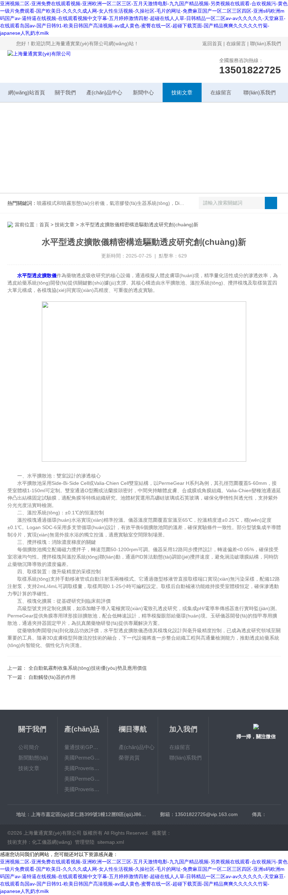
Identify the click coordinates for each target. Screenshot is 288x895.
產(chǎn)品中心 (104, 92)
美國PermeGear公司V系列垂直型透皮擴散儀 (82, 758)
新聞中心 (143, 92)
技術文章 (181, 92)
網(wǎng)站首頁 (26, 92)
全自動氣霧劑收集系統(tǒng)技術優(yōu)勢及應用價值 (87, 668)
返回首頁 (212, 43)
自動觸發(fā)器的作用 (52, 677)
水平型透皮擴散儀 (37, 275)
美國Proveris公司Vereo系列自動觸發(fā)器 (82, 789)
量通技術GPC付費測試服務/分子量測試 (82, 747)
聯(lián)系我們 (265, 43)
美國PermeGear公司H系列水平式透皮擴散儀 (82, 779)
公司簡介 (28, 747)
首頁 (44, 224)
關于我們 (65, 92)
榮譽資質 (129, 758)
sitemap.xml (110, 842)
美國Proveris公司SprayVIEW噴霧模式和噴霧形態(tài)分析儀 (82, 768)
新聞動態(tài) (33, 758)
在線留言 (236, 43)
